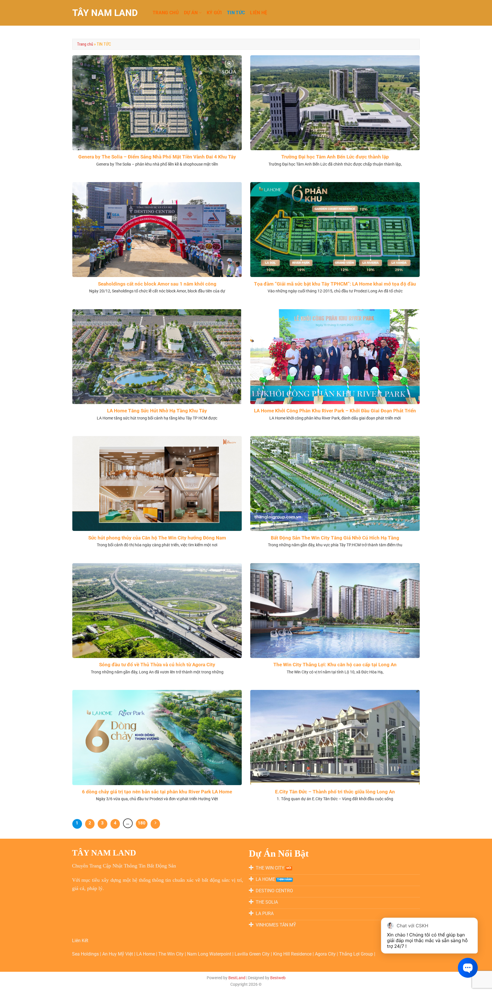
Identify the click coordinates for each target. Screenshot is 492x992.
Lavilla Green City (253, 954)
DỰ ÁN (191, 12)
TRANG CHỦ (166, 12)
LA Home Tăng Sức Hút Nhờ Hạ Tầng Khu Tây (157, 410)
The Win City (171, 954)
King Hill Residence (293, 954)
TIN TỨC (236, 12)
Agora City (325, 954)
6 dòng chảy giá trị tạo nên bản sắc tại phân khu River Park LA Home (157, 792)
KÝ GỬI (214, 12)
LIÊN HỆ (258, 12)
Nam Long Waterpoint (209, 954)
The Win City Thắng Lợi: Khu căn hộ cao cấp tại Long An (335, 664)
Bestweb (278, 977)
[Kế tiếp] (155, 824)
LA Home (146, 954)
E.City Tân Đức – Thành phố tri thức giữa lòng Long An (335, 792)
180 (141, 823)
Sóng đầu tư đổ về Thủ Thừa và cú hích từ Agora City (157, 664)
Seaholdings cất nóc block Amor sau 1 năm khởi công (157, 284)
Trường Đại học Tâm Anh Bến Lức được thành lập (335, 157)
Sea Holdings (86, 954)
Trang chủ (85, 44)
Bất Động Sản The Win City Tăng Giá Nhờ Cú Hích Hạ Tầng (335, 538)
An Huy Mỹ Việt (118, 954)
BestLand (236, 977)
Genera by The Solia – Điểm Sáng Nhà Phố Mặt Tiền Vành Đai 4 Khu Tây (157, 157)
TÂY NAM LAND (105, 12)
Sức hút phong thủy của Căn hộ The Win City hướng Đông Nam (157, 538)
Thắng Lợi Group (356, 954)
